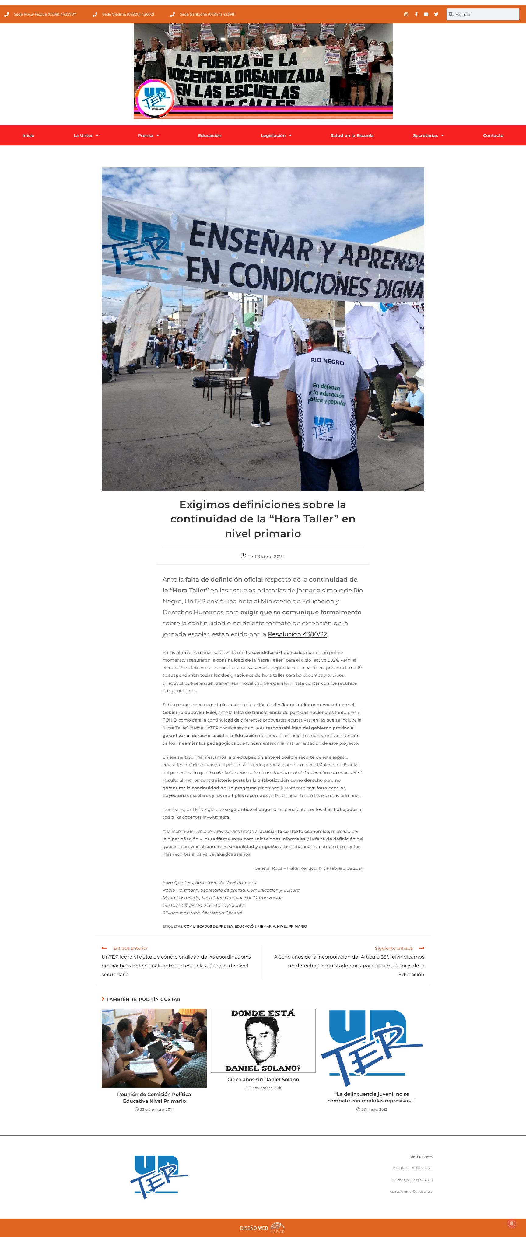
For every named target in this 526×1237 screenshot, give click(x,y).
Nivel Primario (292, 926)
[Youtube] (426, 14)
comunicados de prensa (208, 926)
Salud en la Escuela (352, 135)
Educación (210, 135)
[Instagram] (406, 14)
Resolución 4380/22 (297, 634)
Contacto (493, 135)
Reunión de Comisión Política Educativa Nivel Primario (154, 1098)
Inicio (28, 135)
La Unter (83, 135)
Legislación (273, 135)
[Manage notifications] (512, 1223)
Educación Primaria (255, 926)
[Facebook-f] (416, 14)
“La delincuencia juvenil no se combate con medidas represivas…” (372, 1097)
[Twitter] (436, 14)
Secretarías (425, 135)
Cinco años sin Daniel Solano (263, 1079)
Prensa (145, 135)
